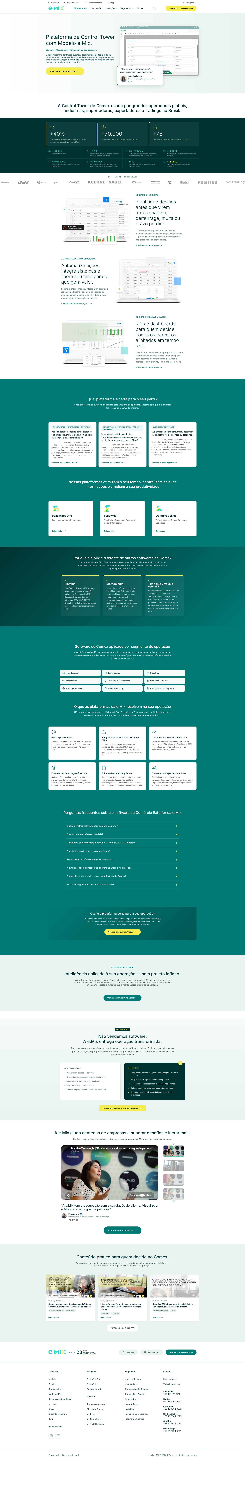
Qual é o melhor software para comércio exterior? (93, 826)
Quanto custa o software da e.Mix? (85, 834)
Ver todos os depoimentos (120, 1230)
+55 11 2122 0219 (171, 1392)
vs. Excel (91, 1414)
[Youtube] (58, 1436)
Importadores (72, 673)
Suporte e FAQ (73, 2)
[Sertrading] (172, 182)
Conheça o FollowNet (110, 463)
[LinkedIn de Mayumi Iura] (64, 1216)
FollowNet (91, 1384)
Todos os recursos (96, 1404)
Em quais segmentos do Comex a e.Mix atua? (90, 884)
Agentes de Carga (116, 688)
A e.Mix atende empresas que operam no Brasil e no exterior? (99, 868)
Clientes (52, 1384)
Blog (112, 2)
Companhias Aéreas (159, 681)
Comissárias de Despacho (162, 688)
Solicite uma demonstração (181, 8)
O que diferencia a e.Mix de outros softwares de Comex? (96, 876)
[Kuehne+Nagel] (42, 182)
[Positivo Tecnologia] (144, 182)
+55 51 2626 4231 (172, 1429)
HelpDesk (55, 2)
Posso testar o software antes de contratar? (90, 859)
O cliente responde (57, 1414)
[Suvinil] (197, 182)
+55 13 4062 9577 (172, 1400)
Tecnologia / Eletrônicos (119, 681)
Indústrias (154, 673)
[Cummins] (107, 182)
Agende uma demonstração (120, 932)
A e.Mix (52, 1379)
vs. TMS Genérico (95, 1424)
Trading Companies (74, 688)
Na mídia (52, 1404)
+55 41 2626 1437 (172, 1422)
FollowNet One (94, 1379)
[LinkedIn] (51, 1436)
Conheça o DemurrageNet (162, 463)
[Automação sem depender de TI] (168, 80)
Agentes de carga (133, 1379)
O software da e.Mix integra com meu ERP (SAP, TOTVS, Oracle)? (101, 842)
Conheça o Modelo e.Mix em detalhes (120, 1108)
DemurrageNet (94, 1389)
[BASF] (92, 182)
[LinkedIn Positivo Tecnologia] (88, 1220)
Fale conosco (169, 1379)
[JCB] (121, 182)
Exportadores (114, 673)
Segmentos (126, 8)
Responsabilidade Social (60, 1399)
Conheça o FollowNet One (62, 463)
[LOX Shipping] (74, 182)
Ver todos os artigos (120, 1328)
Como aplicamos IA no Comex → (122, 998)
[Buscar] (154, 8)
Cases (140, 8)
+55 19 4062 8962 (172, 1407)
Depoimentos (54, 1389)
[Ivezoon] (11, 182)
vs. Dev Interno (94, 1419)
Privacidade (54, 1455)
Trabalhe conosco (94, 2)
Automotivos (71, 681)
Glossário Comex (95, 1409)
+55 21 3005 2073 (172, 1415)
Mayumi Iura (73, 1214)
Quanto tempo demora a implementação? (88, 851)
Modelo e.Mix (80, 8)
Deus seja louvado (71, 1455)
